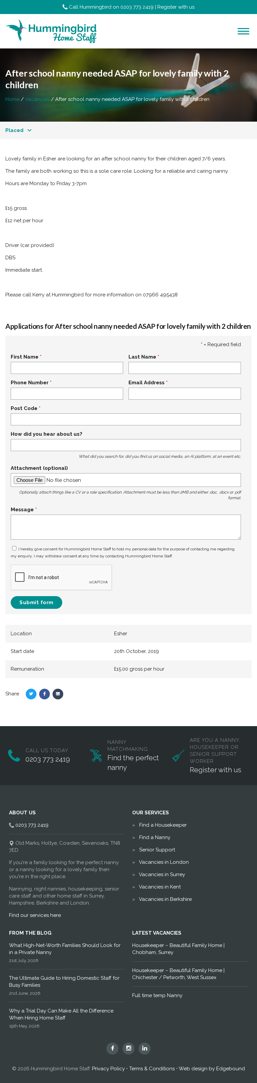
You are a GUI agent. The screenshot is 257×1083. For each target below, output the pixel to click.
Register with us (175, 7)
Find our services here (35, 915)
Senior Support (157, 850)
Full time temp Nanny (157, 995)
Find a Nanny (154, 837)
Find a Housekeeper (163, 825)
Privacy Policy (108, 1069)
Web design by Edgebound (212, 1069)
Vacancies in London (164, 862)
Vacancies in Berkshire (165, 899)
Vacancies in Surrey (162, 874)
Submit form (36, 602)
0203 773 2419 (137, 7)
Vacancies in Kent (160, 887)
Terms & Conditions (152, 1069)
